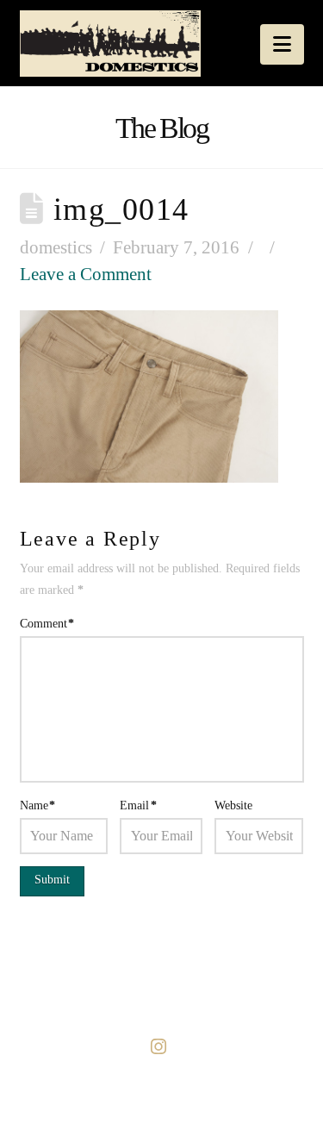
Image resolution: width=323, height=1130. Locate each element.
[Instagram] (162, 1046)
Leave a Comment (86, 274)
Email (138, 805)
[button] (282, 44)
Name (38, 805)
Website (233, 805)
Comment (47, 623)
